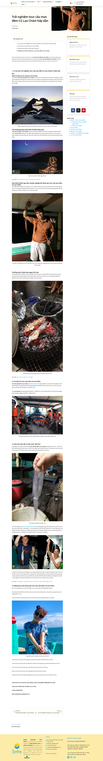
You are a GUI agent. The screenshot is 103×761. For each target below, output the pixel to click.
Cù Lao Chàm (73, 127)
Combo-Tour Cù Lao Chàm (27, 1)
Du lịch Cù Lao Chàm (75, 129)
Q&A (23, 4)
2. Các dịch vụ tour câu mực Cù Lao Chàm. (28, 46)
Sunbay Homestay (47, 1)
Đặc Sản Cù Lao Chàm (76, 131)
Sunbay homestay (34, 383)
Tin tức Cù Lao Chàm (76, 135)
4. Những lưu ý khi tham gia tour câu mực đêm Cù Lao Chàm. (33, 51)
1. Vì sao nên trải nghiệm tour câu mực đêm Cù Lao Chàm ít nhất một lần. (36, 43)
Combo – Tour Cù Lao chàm (77, 120)
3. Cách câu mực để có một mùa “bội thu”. (28, 48)
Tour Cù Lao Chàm (77, 125)
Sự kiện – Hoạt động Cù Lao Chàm (79, 133)
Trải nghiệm (58, 1)
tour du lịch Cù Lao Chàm (29, 526)
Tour (38, 1)
